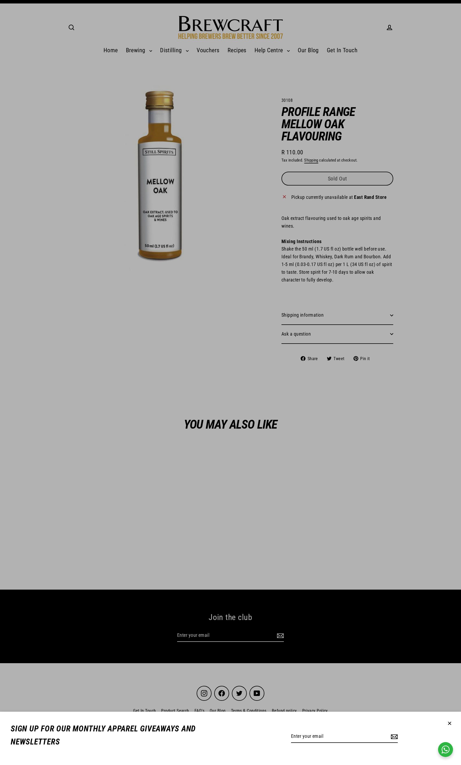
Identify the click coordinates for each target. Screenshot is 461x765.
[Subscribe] (393, 736)
